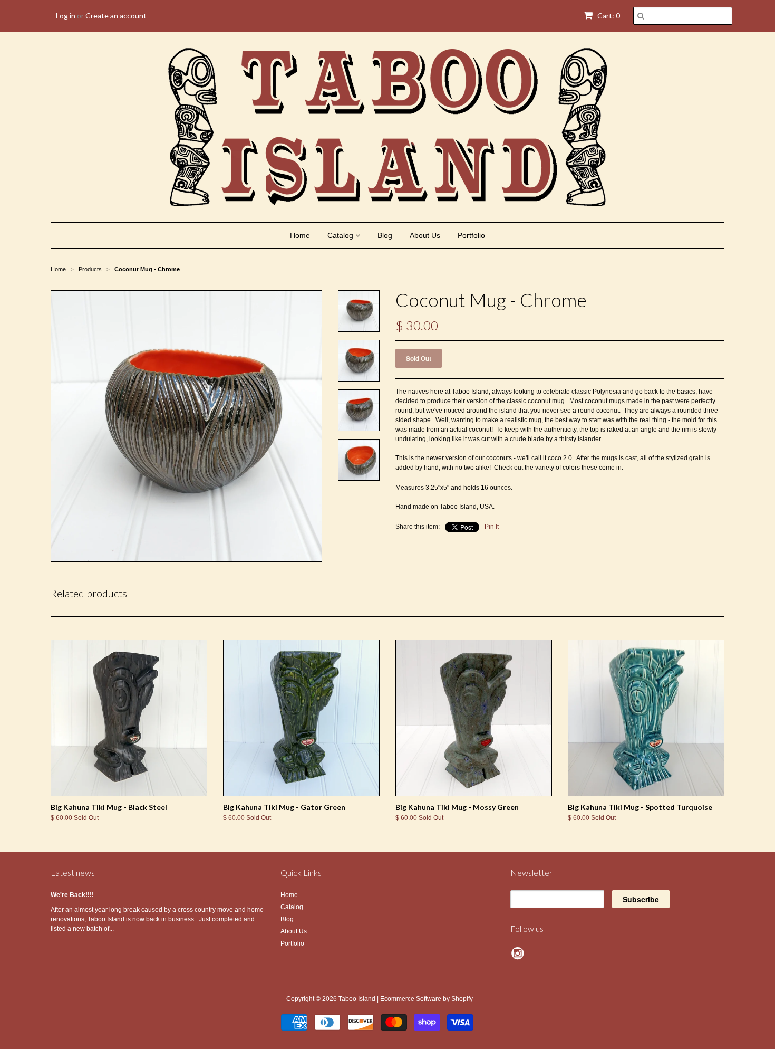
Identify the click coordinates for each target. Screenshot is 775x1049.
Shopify (462, 999)
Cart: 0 (608, 15)
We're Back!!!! (72, 895)
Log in (65, 15)
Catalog (341, 235)
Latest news (73, 872)
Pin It (492, 526)
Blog (384, 235)
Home (300, 235)
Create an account (116, 15)
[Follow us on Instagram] (519, 956)
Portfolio (471, 235)
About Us (425, 235)
